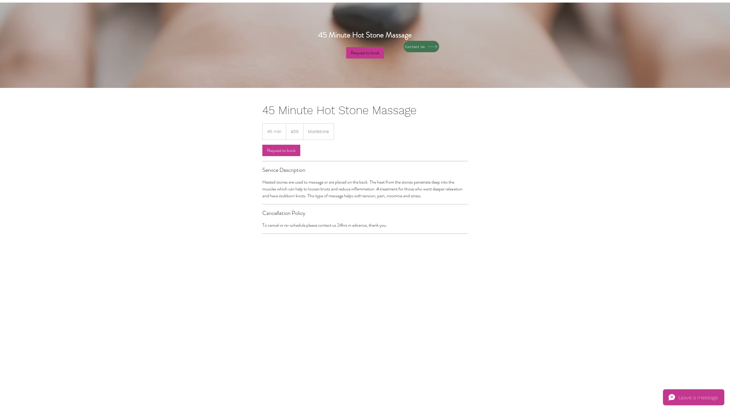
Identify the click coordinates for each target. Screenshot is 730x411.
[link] (365, 53)
